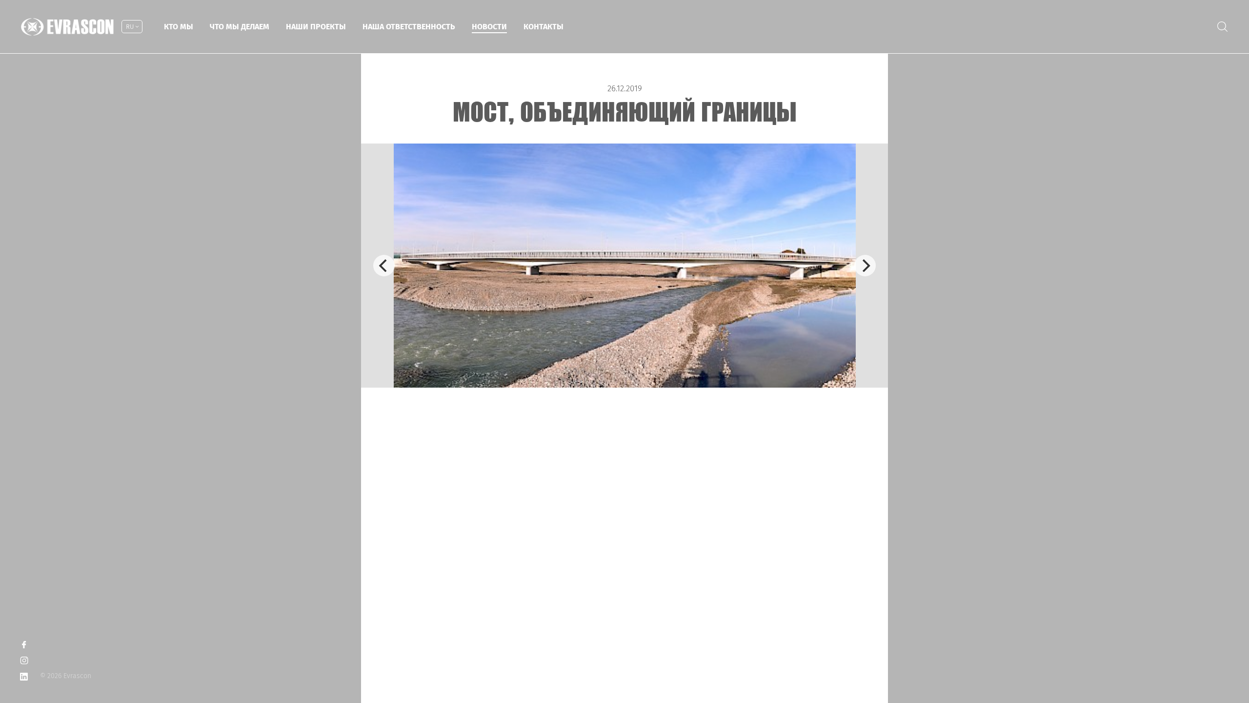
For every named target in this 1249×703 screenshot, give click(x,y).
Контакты (544, 26)
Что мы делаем (239, 26)
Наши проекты (316, 26)
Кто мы (178, 26)
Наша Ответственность (409, 26)
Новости (489, 26)
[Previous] (384, 265)
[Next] (865, 265)
